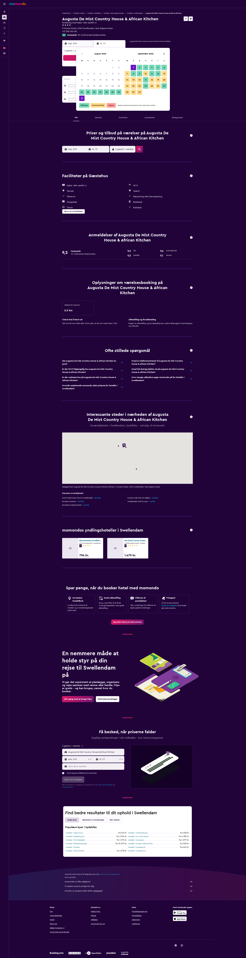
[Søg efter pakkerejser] (4, 28)
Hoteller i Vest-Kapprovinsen (114, 13)
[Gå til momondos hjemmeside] (17, 4)
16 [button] (119, 80)
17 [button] (82, 86)
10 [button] (82, 80)
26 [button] (94, 92)
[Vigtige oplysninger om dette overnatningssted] (191, 288)
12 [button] (94, 80)
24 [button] (82, 92)
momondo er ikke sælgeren (77, 882)
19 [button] (94, 86)
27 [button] (100, 92)
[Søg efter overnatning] (4, 17)
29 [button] (112, 92)
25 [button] (88, 92)
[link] (127, 622)
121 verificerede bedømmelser (92, 35)
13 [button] (100, 80)
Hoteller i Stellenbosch (75, 836)
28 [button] (106, 92)
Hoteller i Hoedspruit (136, 847)
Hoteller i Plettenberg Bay (76, 844)
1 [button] (112, 67)
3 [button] (82, 74)
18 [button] (88, 86)
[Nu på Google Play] (180, 912)
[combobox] (95, 752)
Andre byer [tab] (72, 820)
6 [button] (100, 74)
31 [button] (82, 98)
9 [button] (118, 74)
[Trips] (4, 40)
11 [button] (88, 80)
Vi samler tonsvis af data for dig (79, 886)
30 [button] (119, 92)
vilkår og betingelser (105, 785)
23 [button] (119, 86)
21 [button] (106, 86)
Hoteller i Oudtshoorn (137, 851)
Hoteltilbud (66, 13)
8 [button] (112, 74)
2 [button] (118, 67)
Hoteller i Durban (73, 847)
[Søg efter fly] (4, 11)
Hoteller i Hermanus (136, 840)
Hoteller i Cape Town (74, 833)
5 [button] (94, 74)
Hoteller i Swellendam (135, 13)
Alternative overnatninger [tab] (93, 820)
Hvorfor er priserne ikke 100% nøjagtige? (84, 891)
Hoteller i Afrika (79, 13)
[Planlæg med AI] (4, 33)
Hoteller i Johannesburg (137, 833)
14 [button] (106, 80)
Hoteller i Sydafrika (94, 13)
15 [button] (113, 80)
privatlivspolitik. (67, 787)
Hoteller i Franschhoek (75, 851)
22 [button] (112, 86)
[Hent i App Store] (180, 918)
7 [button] (106, 74)
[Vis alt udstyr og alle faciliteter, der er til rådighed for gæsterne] (191, 176)
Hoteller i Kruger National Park (140, 844)
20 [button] (100, 86)
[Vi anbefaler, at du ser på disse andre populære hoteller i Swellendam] (191, 530)
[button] (4, 4)
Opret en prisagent (169, 605)
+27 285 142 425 (69, 31)
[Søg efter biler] (4, 22)
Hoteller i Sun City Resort (138, 836)
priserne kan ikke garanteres (109, 874)
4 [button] (88, 74)
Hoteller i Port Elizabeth (75, 840)
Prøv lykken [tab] (115, 820)
